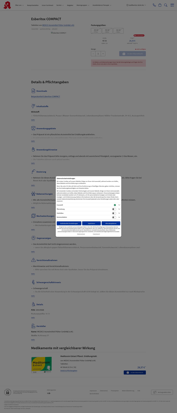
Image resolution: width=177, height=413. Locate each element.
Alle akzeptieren (110, 223)
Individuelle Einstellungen (69, 223)
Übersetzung (61, 209)
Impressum (96, 234)
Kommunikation (62, 217)
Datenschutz (81, 234)
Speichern (91, 223)
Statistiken (60, 213)
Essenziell (60, 205)
